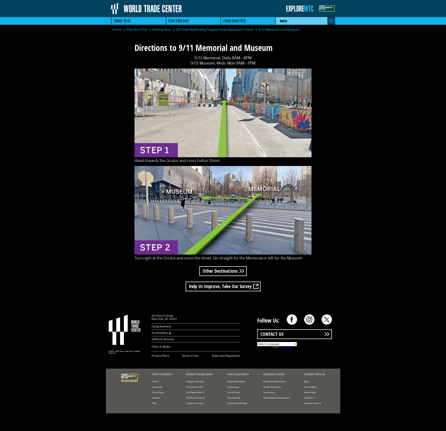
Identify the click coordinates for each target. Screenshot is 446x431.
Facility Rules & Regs (237, 403)
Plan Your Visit (178, 20)
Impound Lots (233, 397)
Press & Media (161, 347)
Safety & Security (163, 339)
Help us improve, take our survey (220, 286)
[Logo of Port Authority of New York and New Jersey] (129, 381)
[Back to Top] (440, 425)
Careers (156, 397)
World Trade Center (153, 8)
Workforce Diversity (195, 397)
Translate (285, 348)
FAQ (154, 403)
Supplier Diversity (194, 403)
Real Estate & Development (276, 397)
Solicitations (269, 392)
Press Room (158, 392)
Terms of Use (190, 356)
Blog (306, 381)
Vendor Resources (272, 387)
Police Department (236, 381)
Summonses (233, 387)
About (155, 381)
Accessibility (160, 333)
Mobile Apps (310, 392)
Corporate (157, 387)
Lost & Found (233, 392)
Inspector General (312, 403)
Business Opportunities (274, 381)
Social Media (310, 387)
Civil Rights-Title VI (195, 392)
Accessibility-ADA (194, 387)
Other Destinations (220, 271)
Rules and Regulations (226, 356)
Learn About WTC (234, 20)
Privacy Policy (160, 356)
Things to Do (122, 20)
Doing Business (161, 326)
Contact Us (271, 334)
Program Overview (195, 381)
